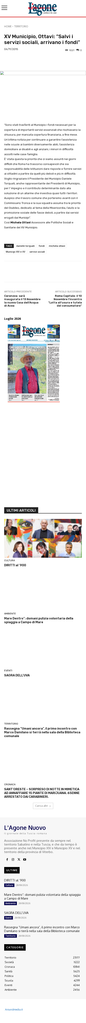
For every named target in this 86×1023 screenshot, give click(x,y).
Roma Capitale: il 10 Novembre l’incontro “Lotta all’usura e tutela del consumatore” (65, 300)
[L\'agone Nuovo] (43, 8)
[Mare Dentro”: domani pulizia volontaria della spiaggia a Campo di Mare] (43, 591)
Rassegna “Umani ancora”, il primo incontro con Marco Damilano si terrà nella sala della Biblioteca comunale (42, 732)
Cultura (9, 560)
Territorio (21, 26)
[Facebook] (7, 860)
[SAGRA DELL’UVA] (43, 648)
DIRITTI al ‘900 (15, 565)
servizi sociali (37, 251)
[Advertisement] (43, 456)
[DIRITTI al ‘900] (43, 538)
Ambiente (10, 614)
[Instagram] (13, 860)
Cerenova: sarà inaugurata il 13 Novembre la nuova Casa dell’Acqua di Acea (22, 300)
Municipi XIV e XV (15, 251)
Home (7, 26)
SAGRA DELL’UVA (17, 675)
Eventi (8, 670)
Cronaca (9, 784)
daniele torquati (25, 245)
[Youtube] (25, 860)
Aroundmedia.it (14, 1009)
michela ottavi (57, 245)
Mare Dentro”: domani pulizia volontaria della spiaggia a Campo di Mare (38, 620)
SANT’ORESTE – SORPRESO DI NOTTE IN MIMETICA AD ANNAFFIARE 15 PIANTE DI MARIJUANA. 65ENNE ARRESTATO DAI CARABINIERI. (42, 793)
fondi (42, 245)
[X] (19, 860)
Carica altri (41, 806)
